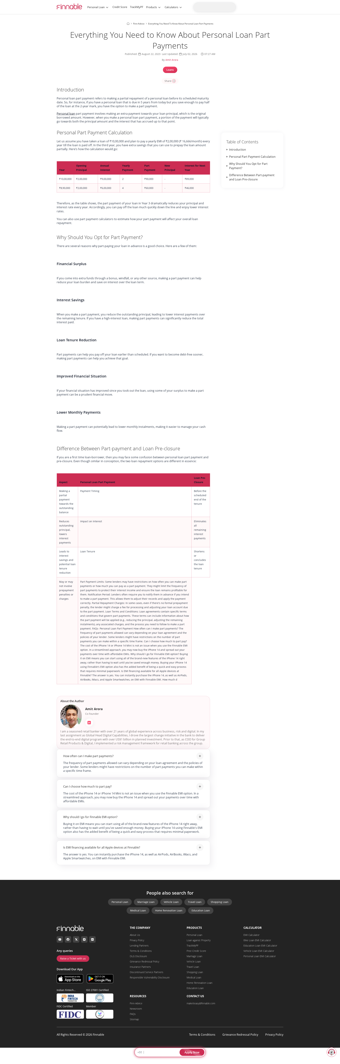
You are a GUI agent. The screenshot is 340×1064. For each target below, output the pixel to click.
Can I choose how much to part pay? (87, 786)
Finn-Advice (136, 1003)
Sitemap (134, 1019)
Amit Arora (171, 59)
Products (151, 7)
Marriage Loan (146, 902)
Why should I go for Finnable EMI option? (90, 817)
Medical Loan (138, 910)
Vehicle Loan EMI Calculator (258, 951)
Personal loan (66, 114)
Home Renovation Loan (168, 910)
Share (168, 81)
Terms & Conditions (141, 951)
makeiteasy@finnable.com (201, 1003)
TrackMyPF (136, 7)
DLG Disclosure (138, 956)
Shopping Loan (219, 902)
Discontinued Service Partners (146, 972)
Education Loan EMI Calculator (260, 945)
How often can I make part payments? (88, 756)
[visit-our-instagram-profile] (84, 939)
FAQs (133, 1014)
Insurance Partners (140, 966)
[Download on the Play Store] (100, 978)
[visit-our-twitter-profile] (76, 939)
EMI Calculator (251, 935)
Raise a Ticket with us (73, 958)
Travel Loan (195, 902)
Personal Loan (96, 7)
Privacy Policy (137, 940)
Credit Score (119, 7)
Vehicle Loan (171, 902)
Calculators (171, 7)
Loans (170, 69)
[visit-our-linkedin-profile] (92, 939)
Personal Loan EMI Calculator (259, 956)
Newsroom (136, 1008)
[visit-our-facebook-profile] (68, 939)
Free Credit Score (196, 951)
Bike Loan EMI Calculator (257, 940)
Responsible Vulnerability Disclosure (150, 977)
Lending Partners (139, 945)
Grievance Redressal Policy (144, 961)
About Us (135, 935)
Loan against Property (199, 940)
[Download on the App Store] (70, 978)
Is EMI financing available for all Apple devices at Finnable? (101, 847)
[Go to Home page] (128, 23)
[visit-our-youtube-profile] (60, 939)
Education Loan (201, 910)
